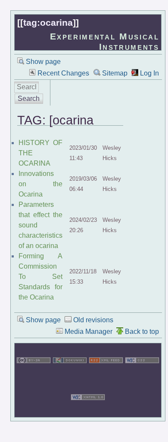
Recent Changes (63, 73)
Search (29, 98)
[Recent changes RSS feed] (106, 374)
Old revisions (93, 320)
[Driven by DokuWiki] (70, 374)
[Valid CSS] (142, 374)
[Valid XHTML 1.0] (88, 411)
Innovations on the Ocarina (40, 184)
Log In (149, 73)
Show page (43, 61)
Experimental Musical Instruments (104, 41)
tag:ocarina (48, 22)
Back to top (142, 331)
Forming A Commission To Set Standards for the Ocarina (40, 276)
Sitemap (115, 73)
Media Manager (88, 331)
